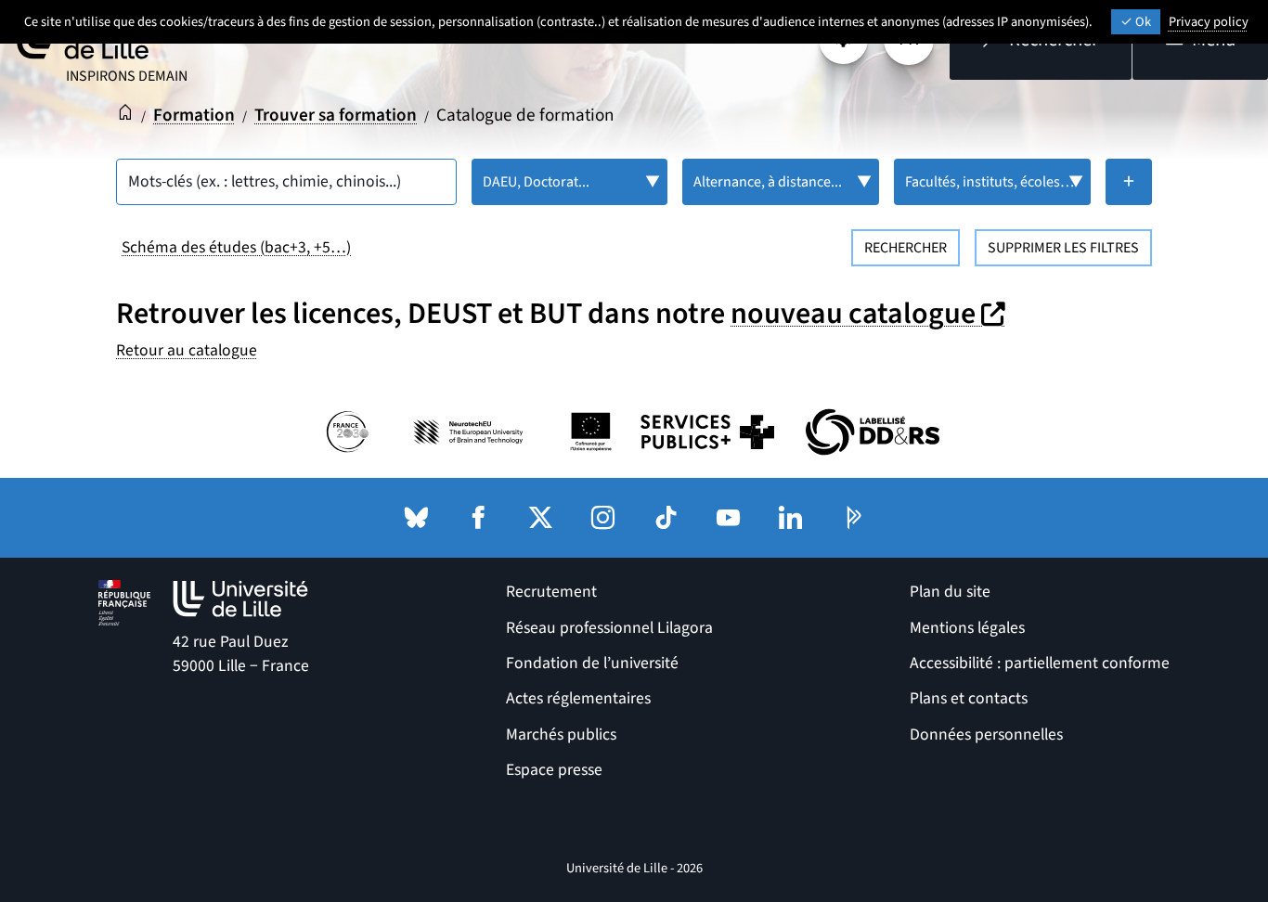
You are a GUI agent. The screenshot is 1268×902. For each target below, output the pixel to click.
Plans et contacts (969, 698)
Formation (194, 115)
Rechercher (905, 248)
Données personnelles (986, 734)
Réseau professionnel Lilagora (609, 627)
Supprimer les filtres (1063, 248)
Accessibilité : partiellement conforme (1040, 663)
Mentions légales (967, 627)
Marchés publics (561, 734)
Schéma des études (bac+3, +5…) (236, 247)
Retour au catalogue (186, 350)
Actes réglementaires (578, 698)
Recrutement (551, 591)
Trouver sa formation (335, 115)
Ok (1141, 22)
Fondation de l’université (592, 663)
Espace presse (554, 769)
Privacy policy (1209, 22)
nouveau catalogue (870, 313)
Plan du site (950, 591)
